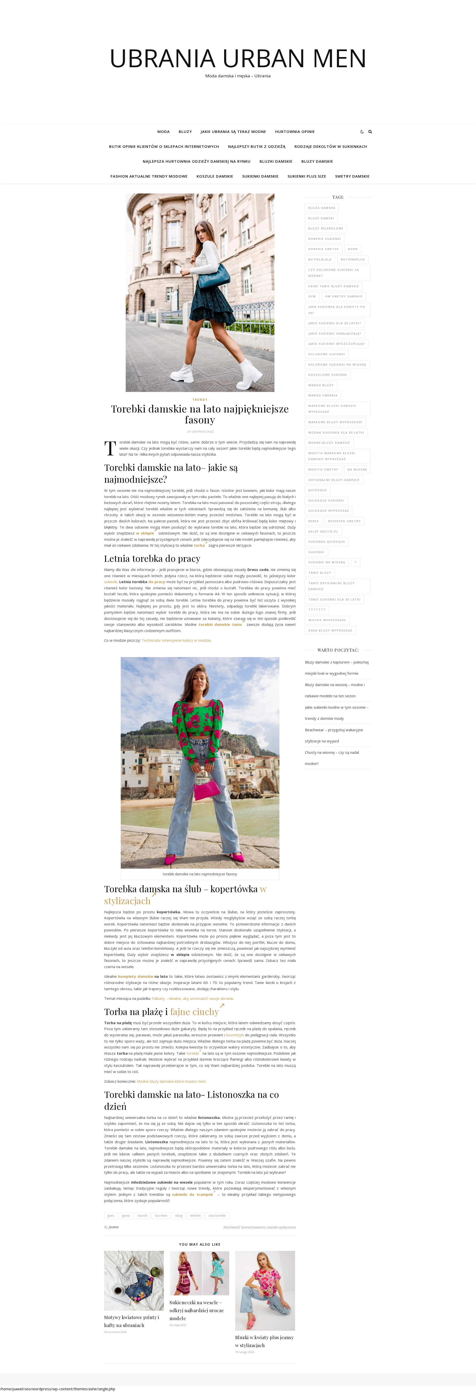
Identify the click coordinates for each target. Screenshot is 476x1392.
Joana (114, 1227)
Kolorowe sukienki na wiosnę (337, 364)
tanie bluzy (319, 572)
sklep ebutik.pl (323, 531)
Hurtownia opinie (295, 131)
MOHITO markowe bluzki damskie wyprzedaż (332, 456)
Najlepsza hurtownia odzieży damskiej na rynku (197, 161)
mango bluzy (321, 385)
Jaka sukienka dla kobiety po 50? (336, 310)
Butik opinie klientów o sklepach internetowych (164, 146)
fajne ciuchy (194, 1011)
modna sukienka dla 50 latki (336, 432)
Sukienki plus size (307, 176)
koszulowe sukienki (328, 375)
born (353, 249)
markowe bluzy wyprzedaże (335, 422)
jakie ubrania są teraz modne (233, 131)
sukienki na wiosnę (326, 562)
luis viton (161, 1215)
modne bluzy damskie (329, 442)
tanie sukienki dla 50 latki (334, 599)
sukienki (110, 581)
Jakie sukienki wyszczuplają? (336, 344)
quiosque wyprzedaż (328, 510)
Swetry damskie (352, 176)
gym (312, 296)
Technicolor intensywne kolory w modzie (176, 640)
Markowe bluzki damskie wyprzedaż (332, 409)
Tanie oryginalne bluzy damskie (331, 586)
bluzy (185, 131)
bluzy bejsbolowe (326, 228)
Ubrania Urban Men (238, 57)
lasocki (142, 1215)
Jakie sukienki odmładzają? (334, 333)
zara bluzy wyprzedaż (330, 630)
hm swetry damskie (344, 296)
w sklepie (145, 533)
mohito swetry (323, 469)
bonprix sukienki (324, 239)
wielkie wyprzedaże (327, 620)
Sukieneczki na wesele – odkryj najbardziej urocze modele (197, 1310)
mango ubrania (323, 395)
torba (199, 545)
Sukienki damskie (260, 176)
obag (178, 1215)
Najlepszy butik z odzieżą (257, 146)
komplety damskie (135, 976)
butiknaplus (353, 259)
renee (313, 521)
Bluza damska (321, 208)
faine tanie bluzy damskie (333, 286)
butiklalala (320, 259)
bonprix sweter (323, 249)
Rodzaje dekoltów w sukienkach (331, 146)
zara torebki (217, 1215)
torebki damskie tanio (220, 624)
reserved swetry (344, 521)
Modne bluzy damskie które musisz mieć (171, 1081)
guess (126, 1215)
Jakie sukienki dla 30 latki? (334, 323)
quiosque (317, 490)
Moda (163, 131)
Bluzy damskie (317, 161)
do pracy (157, 581)
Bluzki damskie (276, 161)
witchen (195, 1215)
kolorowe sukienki (326, 354)
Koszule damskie (215, 176)
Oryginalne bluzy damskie (334, 480)
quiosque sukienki (326, 500)
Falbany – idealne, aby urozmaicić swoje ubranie (192, 998)
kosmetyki (235, 1034)
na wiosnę (357, 469)
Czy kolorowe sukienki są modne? (333, 273)
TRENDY (200, 400)
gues (110, 1215)
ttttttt (317, 609)
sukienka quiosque (326, 541)
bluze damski (321, 218)
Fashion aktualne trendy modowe (149, 176)
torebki (193, 1053)
